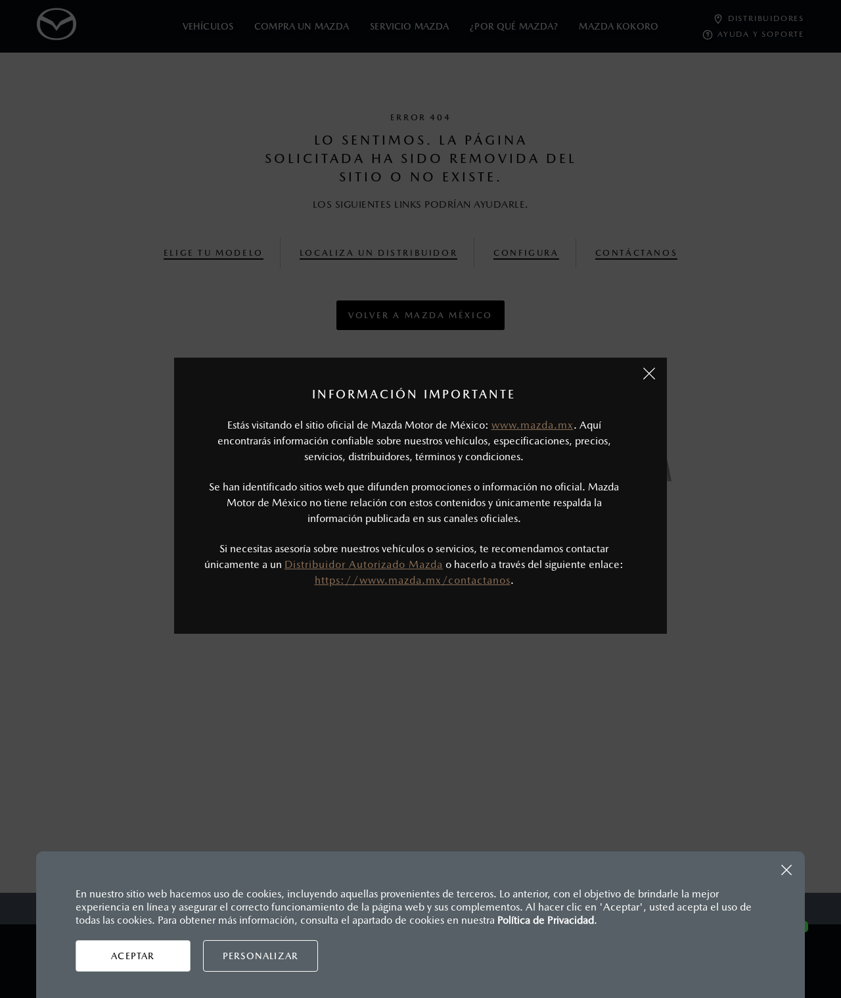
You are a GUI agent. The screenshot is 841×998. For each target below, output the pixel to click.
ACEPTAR (132, 956)
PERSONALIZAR (260, 956)
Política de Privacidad (545, 920)
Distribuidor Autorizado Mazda (363, 564)
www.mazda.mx (532, 425)
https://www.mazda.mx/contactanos (413, 580)
